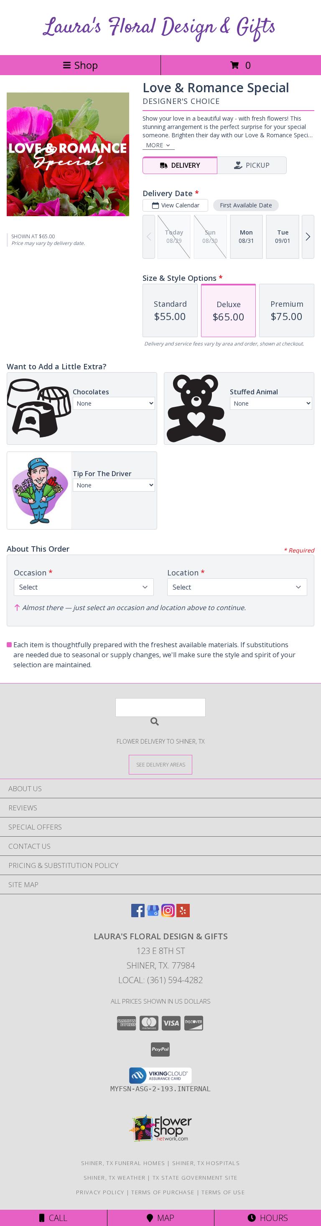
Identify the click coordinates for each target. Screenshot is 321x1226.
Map (163, 1217)
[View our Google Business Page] (153, 914)
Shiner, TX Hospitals (206, 1163)
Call (56, 1217)
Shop (86, 65)
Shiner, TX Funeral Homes (123, 1163)
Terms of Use (223, 1192)
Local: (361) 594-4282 (160, 980)
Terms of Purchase (162, 1192)
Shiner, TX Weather (114, 1177)
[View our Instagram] (168, 914)
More (154, 145)
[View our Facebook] (138, 914)
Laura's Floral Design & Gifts (160, 27)
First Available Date (246, 205)
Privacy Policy (100, 1192)
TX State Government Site (195, 1177)
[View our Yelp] (183, 914)
